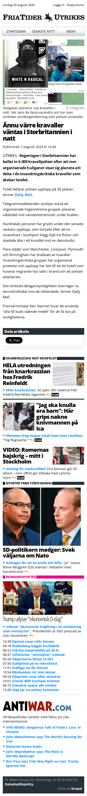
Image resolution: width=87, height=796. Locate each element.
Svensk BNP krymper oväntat (35, 681)
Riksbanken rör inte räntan (33, 672)
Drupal (76, 788)
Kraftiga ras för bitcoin (30, 668)
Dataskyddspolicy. (19, 784)
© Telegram (75, 108)
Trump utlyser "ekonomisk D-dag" (33, 619)
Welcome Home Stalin (24, 746)
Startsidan (16, 31)
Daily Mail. (24, 194)
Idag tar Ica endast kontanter (35, 689)
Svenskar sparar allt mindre (34, 685)
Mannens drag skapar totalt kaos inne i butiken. (44, 435)
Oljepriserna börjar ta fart (32, 659)
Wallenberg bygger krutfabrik (35, 646)
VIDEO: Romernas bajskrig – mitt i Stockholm (25, 455)
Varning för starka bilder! (26, 469)
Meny (71, 31)
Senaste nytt (43, 31)
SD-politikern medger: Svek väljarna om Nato (39, 552)
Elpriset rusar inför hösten (33, 641)
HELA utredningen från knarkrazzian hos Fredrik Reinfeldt (27, 373)
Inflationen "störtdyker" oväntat (38, 654)
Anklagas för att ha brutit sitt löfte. (34, 563)
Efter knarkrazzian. (21, 390)
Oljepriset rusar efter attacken (36, 676)
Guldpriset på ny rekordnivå (34, 663)
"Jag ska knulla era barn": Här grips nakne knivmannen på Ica (57, 416)
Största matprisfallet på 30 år (35, 650)
